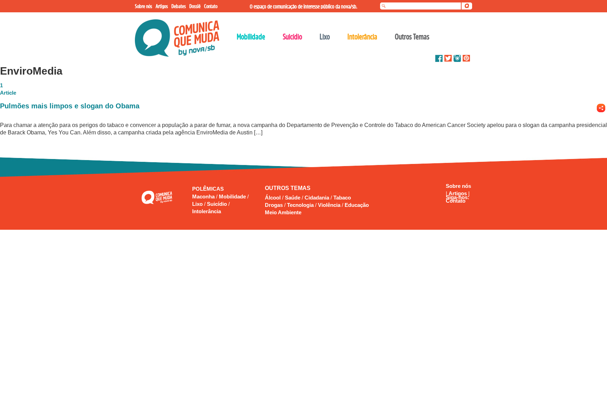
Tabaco (342, 198)
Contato (455, 201)
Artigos (458, 193)
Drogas (274, 205)
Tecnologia (300, 205)
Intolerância (206, 211)
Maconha (204, 196)
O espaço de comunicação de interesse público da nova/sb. (303, 6)
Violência (329, 205)
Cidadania (317, 198)
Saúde (292, 198)
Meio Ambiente (283, 212)
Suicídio (217, 204)
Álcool (273, 198)
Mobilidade (233, 196)
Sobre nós (458, 186)
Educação (357, 205)
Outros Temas (412, 36)
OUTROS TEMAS (288, 188)
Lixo (198, 204)
